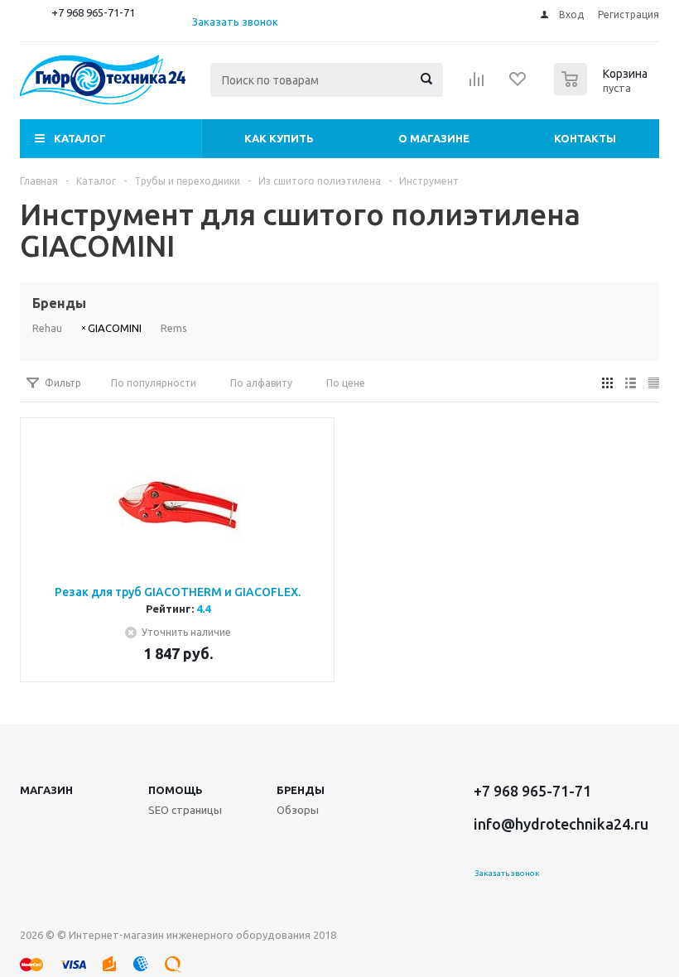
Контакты (585, 138)
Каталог (80, 138)
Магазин (46, 790)
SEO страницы (185, 810)
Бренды (301, 790)
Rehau (47, 328)
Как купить (279, 138)
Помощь (175, 790)
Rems (174, 328)
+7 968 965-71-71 (93, 12)
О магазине (434, 138)
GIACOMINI (115, 328)
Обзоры (298, 810)
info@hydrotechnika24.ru (561, 824)
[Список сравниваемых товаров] (477, 84)
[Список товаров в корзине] (603, 90)
